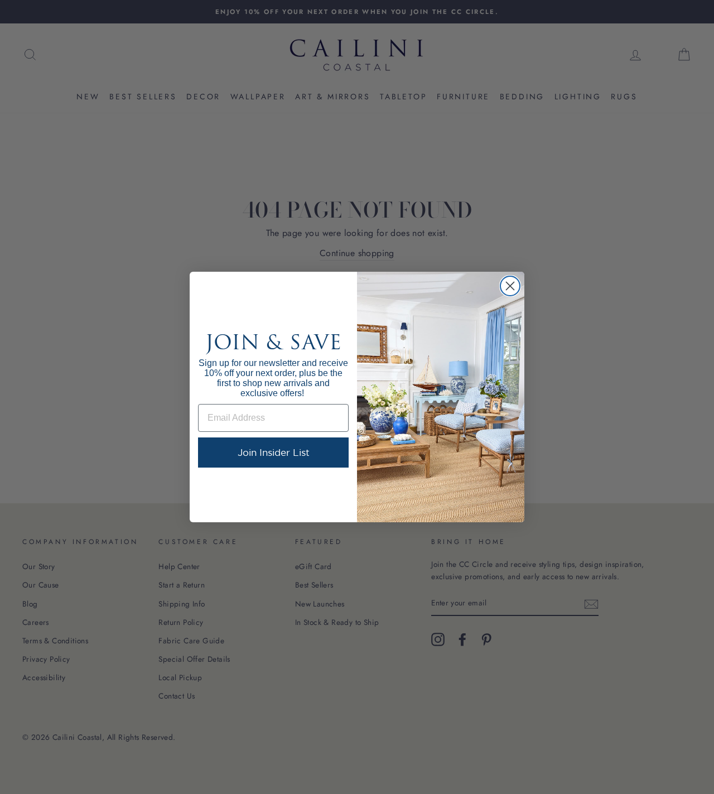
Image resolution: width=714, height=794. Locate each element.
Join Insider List (274, 452)
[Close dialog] (510, 286)
